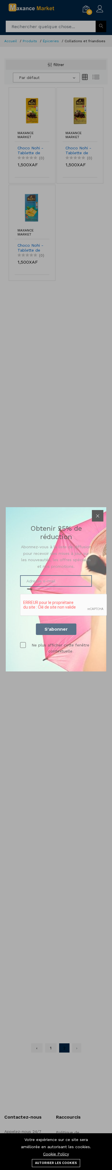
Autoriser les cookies (56, 1163)
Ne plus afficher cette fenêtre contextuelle (60, 648)
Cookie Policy (56, 1154)
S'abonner (56, 629)
